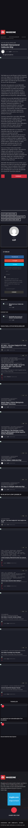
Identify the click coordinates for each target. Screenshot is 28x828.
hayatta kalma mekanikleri (7, 552)
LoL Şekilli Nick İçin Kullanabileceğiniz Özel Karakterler (11, 719)
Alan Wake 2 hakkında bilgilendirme (9, 615)
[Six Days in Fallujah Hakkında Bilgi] (14, 474)
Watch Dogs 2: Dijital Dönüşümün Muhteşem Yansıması (12, 403)
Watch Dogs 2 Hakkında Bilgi (8, 399)
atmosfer (7, 550)
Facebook (15, 257)
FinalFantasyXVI (5, 575)
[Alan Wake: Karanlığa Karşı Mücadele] (14, 638)
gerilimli (10, 551)
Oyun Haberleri (4, 357)
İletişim (21, 822)
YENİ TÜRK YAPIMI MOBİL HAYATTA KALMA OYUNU (11, 363)
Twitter (15, 264)
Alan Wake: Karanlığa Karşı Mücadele (10, 652)
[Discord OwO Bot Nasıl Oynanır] (14, 728)
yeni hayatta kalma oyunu (7, 362)
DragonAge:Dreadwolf (16, 574)
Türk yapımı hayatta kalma (7, 361)
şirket (10, 554)
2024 (6, 572)
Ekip (9, 822)
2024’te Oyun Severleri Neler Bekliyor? (11, 581)
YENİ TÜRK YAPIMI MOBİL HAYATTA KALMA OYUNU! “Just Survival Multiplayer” (13, 366)
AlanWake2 (10, 572)
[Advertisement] (14, 14)
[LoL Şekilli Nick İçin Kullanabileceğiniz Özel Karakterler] (14, 710)
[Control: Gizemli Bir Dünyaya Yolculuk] (14, 674)
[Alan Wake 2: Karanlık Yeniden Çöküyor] (14, 602)
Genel (2, 550)
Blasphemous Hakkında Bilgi (16, 304)
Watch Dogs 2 (13, 398)
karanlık (22, 552)
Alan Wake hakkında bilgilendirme (17, 650)
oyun (24, 553)
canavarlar (19, 550)
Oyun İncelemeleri (8, 43)
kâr (18, 552)
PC (1, 554)
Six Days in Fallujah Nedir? (7, 484)
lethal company (12, 553)
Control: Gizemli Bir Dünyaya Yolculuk (10, 688)
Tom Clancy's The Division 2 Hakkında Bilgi (11, 427)
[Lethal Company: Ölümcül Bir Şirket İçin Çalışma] (14, 538)
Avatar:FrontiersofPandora (8, 573)
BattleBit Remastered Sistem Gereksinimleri (15, 317)
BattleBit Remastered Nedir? (11, 219)
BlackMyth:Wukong (20, 573)
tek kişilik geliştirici (6, 555)
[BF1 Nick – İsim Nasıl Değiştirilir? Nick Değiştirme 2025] (14, 335)
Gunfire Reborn (14, 456)
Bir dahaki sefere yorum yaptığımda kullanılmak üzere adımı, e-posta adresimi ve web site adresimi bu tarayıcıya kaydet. (13, 282)
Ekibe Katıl (15, 822)
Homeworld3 (12, 575)
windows (14, 555)
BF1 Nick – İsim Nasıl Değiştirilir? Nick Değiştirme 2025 (13, 346)
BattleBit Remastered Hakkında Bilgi (13, 216)
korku (2, 553)
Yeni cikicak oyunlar (6, 579)
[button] (24, 32)
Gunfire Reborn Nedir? (6, 458)
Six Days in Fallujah (15, 482)
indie (16, 552)
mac (21, 553)
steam (14, 554)
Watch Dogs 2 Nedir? (6, 400)
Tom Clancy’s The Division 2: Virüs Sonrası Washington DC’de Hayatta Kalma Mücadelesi (13, 432)
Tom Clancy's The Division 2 (17, 426)
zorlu (18, 555)
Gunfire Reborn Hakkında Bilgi (8, 457)
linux (18, 553)
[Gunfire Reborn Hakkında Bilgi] (14, 448)
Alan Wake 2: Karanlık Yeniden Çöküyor (11, 617)
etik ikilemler (4, 551)
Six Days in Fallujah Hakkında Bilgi (9, 483)
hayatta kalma (16, 551)
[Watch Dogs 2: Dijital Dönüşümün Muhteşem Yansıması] (14, 390)
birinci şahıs (13, 550)
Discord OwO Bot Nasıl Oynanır (8, 736)
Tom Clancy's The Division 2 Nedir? (9, 428)
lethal (6, 553)
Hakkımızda (4, 822)
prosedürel (6, 554)
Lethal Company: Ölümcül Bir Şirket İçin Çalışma (13, 557)
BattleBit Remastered (9, 213)
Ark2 (15, 572)
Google (15, 260)
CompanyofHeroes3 (6, 574)
